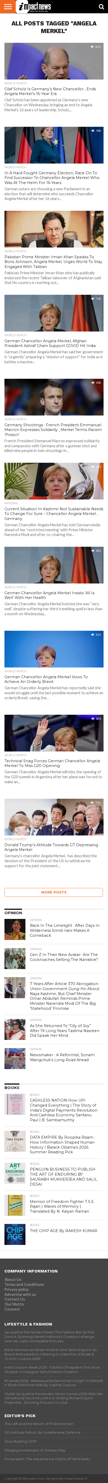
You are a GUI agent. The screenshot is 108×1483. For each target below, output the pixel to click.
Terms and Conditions (24, 1284)
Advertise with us (20, 1294)
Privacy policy (16, 1289)
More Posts (54, 892)
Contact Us (14, 1299)
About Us (12, 1279)
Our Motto (14, 1304)
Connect (12, 1309)
